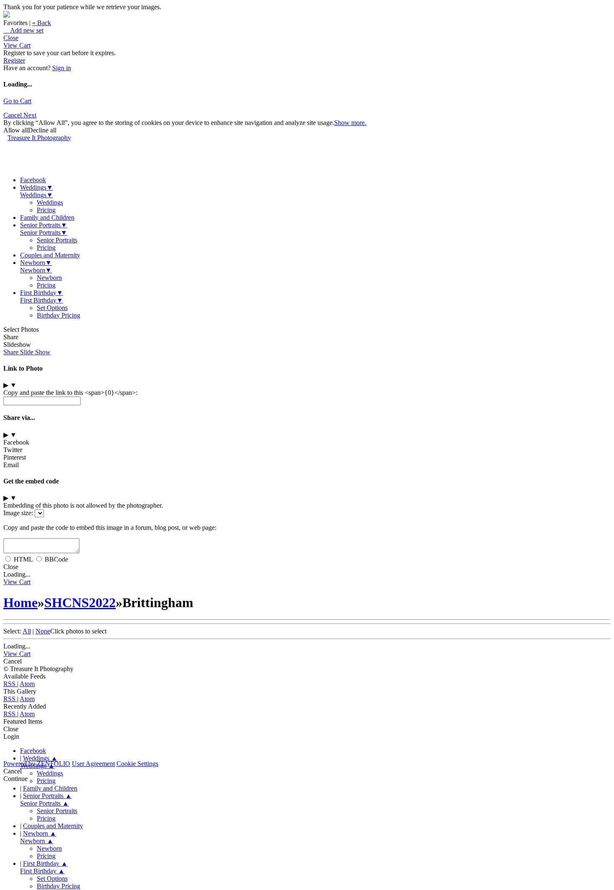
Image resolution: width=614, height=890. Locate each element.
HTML (23, 559)
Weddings (36, 187)
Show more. (350, 122)
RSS (10, 683)
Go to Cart (17, 100)
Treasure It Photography (39, 137)
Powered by (36, 763)
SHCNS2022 (80, 602)
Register (14, 60)
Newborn (36, 262)
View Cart (16, 45)
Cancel (13, 115)
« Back (41, 22)
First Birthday (41, 292)
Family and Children (47, 217)
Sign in (61, 67)
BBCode (56, 559)
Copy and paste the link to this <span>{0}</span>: (70, 392)
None (43, 631)
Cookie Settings (137, 763)
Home (20, 602)
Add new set (23, 30)
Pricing (46, 210)
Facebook (33, 179)
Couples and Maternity (50, 255)
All (27, 631)
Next (29, 115)
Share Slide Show (27, 352)
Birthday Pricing (58, 315)
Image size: (18, 512)
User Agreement (93, 763)
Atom (27, 683)
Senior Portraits (43, 225)
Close (10, 37)
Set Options (52, 307)
